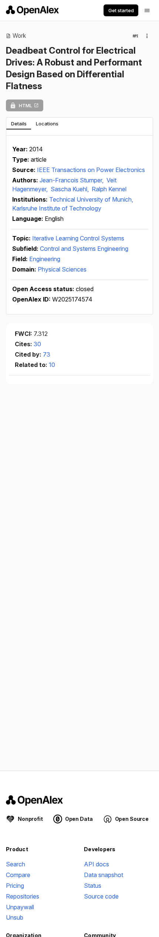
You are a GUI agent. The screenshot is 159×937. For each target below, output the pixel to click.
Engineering (44, 259)
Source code (101, 896)
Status (92, 885)
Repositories (22, 896)
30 (37, 344)
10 (52, 364)
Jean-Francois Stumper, (72, 180)
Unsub (14, 917)
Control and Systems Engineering (84, 248)
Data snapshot (103, 875)
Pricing (15, 885)
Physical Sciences (62, 269)
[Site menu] (147, 10)
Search (15, 864)
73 (46, 354)
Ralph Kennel (109, 189)
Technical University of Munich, (91, 199)
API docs (96, 864)
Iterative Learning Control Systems (78, 238)
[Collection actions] (147, 36)
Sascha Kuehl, (70, 189)
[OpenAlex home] (32, 10)
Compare (18, 875)
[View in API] (135, 36)
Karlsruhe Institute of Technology (56, 208)
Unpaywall (20, 907)
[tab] (18, 123)
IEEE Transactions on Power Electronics (91, 169)
